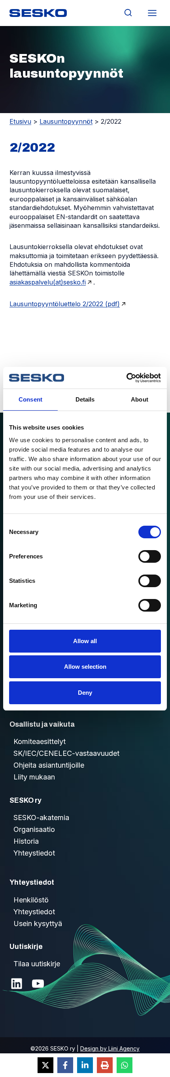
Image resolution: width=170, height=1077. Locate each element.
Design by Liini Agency (110, 1048)
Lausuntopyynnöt (66, 121)
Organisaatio (34, 829)
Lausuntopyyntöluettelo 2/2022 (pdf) (64, 304)
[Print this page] (105, 1065)
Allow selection (85, 666)
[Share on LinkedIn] (85, 1065)
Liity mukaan (34, 777)
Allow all (85, 641)
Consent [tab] (30, 399)
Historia (26, 841)
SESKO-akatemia (41, 817)
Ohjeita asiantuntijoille (48, 765)
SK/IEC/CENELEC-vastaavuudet (66, 753)
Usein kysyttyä (37, 923)
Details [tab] (85, 399)
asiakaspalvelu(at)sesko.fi (47, 282)
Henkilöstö (31, 900)
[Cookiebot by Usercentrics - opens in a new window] (126, 378)
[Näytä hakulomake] (128, 12)
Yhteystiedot (34, 853)
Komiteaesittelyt (39, 741)
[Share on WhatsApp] (124, 1065)
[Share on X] (45, 1065)
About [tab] (139, 399)
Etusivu (20, 121)
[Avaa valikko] (152, 13)
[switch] (149, 556)
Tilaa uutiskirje (36, 964)
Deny (85, 692)
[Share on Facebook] (65, 1065)
